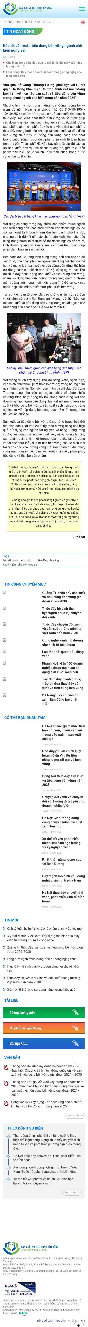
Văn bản (12, 1057)
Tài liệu (11, 1000)
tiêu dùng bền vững (48, 560)
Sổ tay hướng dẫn (22, 1012)
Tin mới (11, 920)
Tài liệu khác (18, 1043)
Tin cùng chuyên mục (25, 584)
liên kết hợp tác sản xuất (16, 560)
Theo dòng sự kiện (25, 1128)
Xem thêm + (75, 1115)
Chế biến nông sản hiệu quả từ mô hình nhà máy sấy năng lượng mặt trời (44, 64)
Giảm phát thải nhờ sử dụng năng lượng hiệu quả (41, 990)
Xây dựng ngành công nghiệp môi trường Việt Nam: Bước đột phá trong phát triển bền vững (45, 1169)
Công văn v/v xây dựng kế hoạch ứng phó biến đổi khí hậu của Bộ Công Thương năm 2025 (46, 1104)
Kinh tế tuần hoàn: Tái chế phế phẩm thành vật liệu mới (44, 928)
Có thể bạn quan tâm (24, 717)
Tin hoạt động (20, 31)
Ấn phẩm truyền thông (25, 1028)
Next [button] (83, 1216)
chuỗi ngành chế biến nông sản (20, 564)
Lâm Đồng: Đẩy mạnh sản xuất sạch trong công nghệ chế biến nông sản (44, 73)
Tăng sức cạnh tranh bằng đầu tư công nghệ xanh (42, 959)
